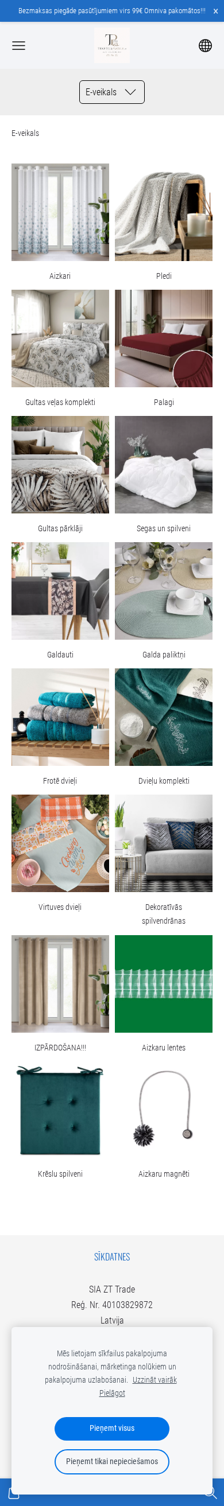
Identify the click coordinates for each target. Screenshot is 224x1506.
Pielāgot (112, 1393)
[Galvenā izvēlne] (18, 45)
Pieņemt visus (112, 1428)
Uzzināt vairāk (155, 1380)
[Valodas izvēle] (205, 45)
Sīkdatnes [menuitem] (112, 1256)
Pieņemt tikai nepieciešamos (112, 1461)
